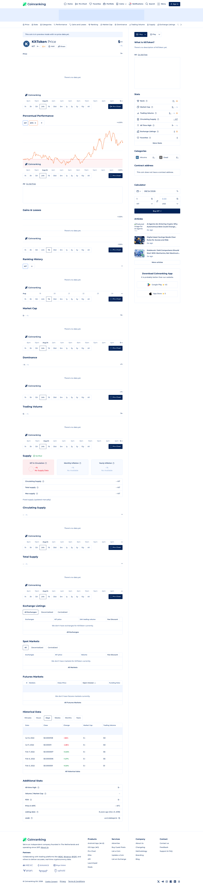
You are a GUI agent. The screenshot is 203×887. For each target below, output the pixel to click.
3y (72, 106)
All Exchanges (31, 612)
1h (25, 106)
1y (67, 106)
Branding (140, 855)
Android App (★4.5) (96, 843)
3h (31, 106)
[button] (145, 157)
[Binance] (43, 865)
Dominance (122, 25)
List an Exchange (119, 859)
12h (36, 106)
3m (61, 106)
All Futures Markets (72, 702)
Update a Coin (118, 855)
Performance (61, 25)
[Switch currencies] (157, 201)
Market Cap (107, 25)
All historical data (72, 771)
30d (55, 106)
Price (27, 25)
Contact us (164, 843)
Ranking (94, 25)
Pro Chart (92, 851)
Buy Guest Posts (118, 847)
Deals (90, 867)
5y (77, 106)
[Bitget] (60, 865)
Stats (36, 25)
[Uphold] (60, 871)
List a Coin (116, 851)
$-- (173, 107)
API (89, 859)
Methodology (141, 851)
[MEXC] (28, 865)
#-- (38, 46)
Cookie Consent (51, 881)
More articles (157, 262)
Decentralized (47, 612)
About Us (45, 847)
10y (83, 106)
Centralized (62, 612)
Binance (67, 857)
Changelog (140, 847)
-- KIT (176, 119)
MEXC (60, 857)
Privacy (63, 881)
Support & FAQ (166, 851)
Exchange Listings (167, 25)
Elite (90, 855)
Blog (138, 859)
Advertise (116, 843)
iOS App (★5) (93, 847)
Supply (152, 25)
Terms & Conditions (76, 881)
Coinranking (36, 4)
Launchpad (92, 863)
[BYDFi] (28, 871)
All (89, 106)
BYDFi (74, 857)
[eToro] (43, 870)
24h (43, 106)
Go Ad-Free (31, 184)
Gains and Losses (79, 25)
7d (49, 106)
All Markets (72, 667)
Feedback (164, 847)
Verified (38, 456)
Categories (46, 25)
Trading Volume (138, 25)
